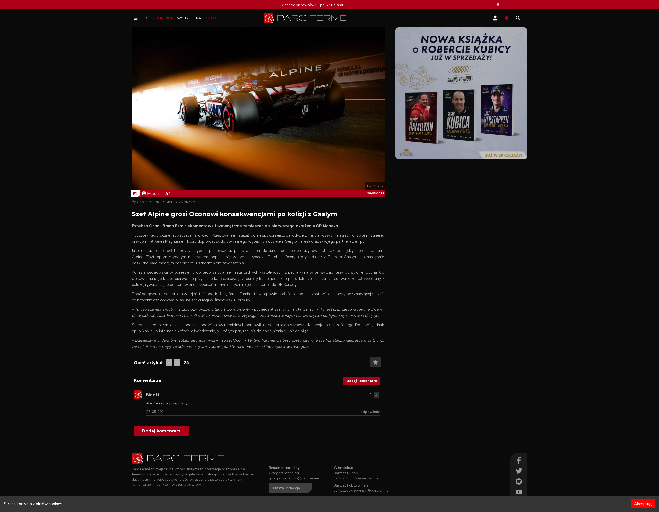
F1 (135, 193)
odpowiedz (370, 411)
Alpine (167, 202)
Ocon (154, 202)
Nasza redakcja (286, 488)
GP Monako (185, 202)
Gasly (142, 202)
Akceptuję (643, 504)
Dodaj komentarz (361, 381)
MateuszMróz (159, 193)
